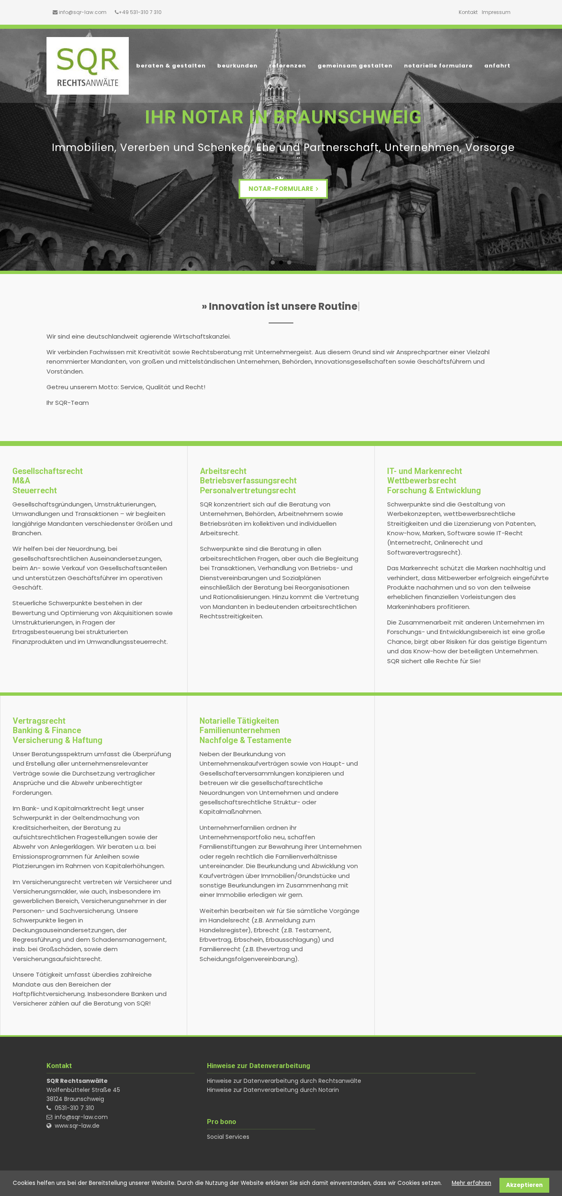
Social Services (228, 1137)
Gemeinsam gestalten (355, 66)
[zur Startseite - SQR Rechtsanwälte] (87, 66)
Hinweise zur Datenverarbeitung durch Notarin (273, 1090)
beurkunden (237, 66)
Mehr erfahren (471, 1183)
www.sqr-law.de (77, 1126)
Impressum (496, 12)
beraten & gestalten (171, 66)
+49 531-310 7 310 (140, 12)
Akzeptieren (524, 1185)
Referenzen (287, 66)
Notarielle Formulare (438, 66)
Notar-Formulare (281, 188)
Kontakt (468, 12)
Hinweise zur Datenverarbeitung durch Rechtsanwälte (284, 1081)
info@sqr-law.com (83, 12)
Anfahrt (497, 66)
